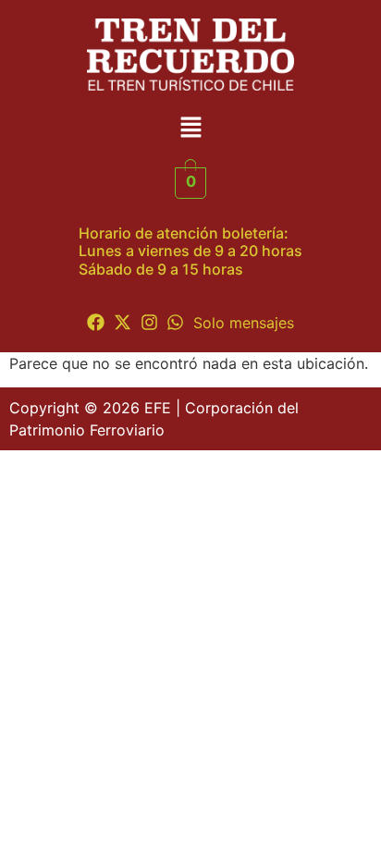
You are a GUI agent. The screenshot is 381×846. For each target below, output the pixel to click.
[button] (190, 129)
